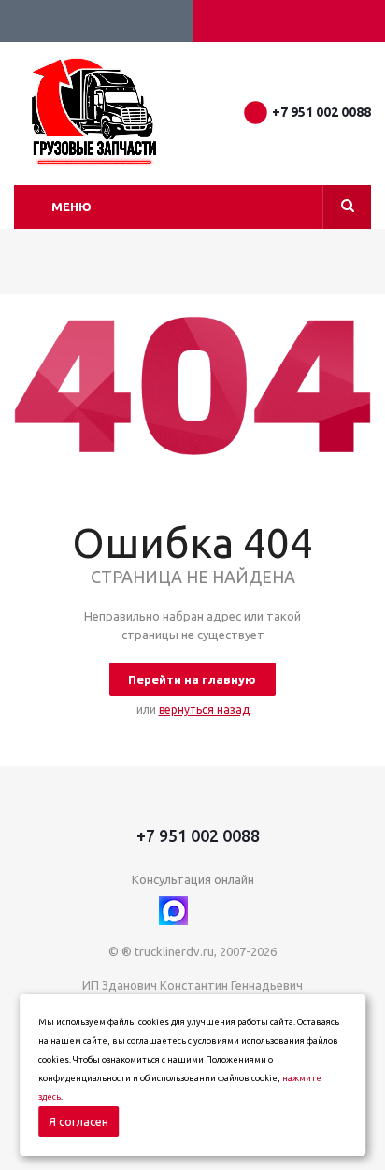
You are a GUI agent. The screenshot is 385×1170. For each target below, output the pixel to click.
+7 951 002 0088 (321, 112)
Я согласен (78, 1121)
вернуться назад (204, 710)
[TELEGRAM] (211, 910)
